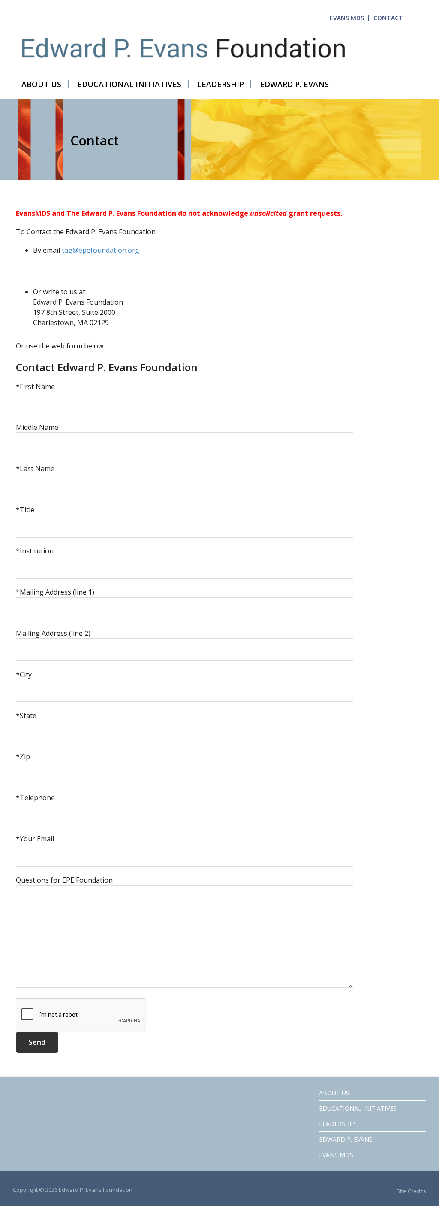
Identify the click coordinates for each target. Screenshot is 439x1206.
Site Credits (411, 1191)
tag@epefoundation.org (100, 250)
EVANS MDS (347, 18)
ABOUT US (334, 1093)
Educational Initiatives (358, 1108)
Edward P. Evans (346, 1139)
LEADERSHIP (337, 1124)
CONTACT (388, 18)
